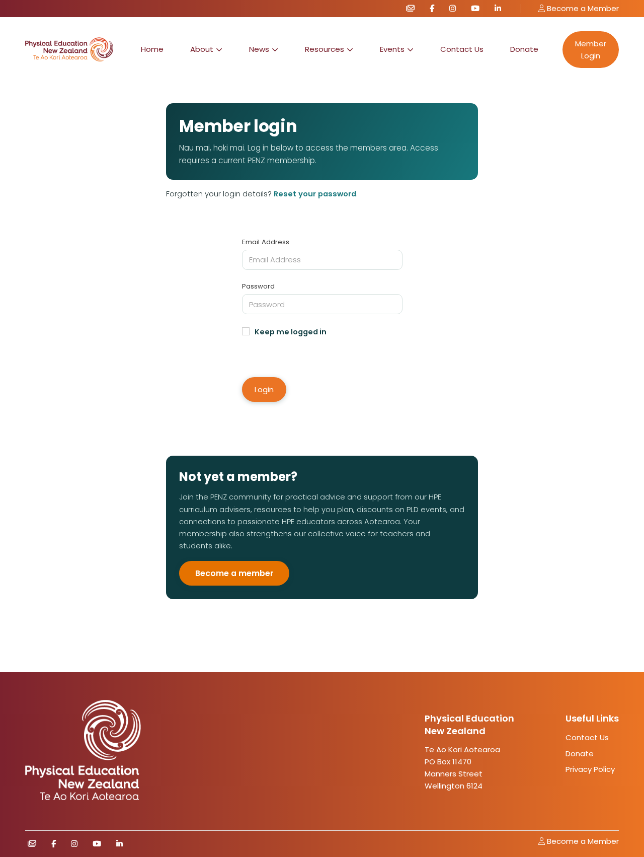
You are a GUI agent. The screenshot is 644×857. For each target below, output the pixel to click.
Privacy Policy (590, 769)
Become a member (234, 573)
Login (264, 389)
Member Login (590, 49)
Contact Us (462, 49)
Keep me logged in (291, 332)
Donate (524, 49)
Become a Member (582, 8)
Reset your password (315, 194)
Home (152, 49)
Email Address (265, 242)
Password (258, 286)
